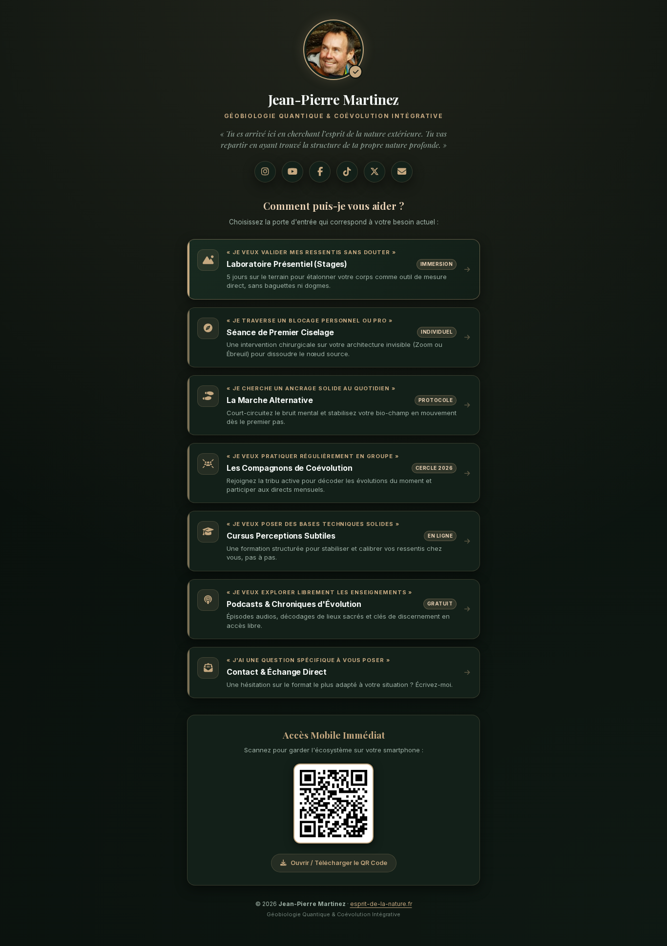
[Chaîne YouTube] (292, 171)
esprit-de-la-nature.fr (381, 903)
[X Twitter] (374, 171)
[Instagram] (265, 171)
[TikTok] (347, 171)
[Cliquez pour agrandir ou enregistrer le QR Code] (333, 804)
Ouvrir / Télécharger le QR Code (339, 862)
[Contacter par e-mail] (402, 171)
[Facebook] (320, 171)
